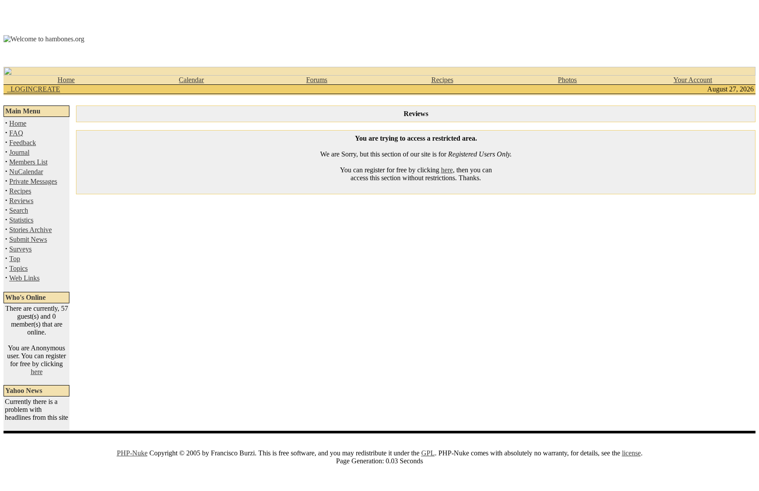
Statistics (21, 220)
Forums (316, 80)
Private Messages (33, 181)
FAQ (16, 133)
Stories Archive (30, 229)
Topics (18, 268)
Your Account (692, 80)
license (631, 453)
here (37, 371)
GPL (428, 453)
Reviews (21, 200)
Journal (19, 152)
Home (66, 80)
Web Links (24, 278)
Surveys (20, 249)
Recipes (442, 80)
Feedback (22, 142)
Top (14, 258)
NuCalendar (26, 171)
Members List (28, 162)
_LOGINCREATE (33, 89)
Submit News (28, 239)
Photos (567, 80)
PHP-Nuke (132, 453)
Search (18, 210)
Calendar (191, 80)
